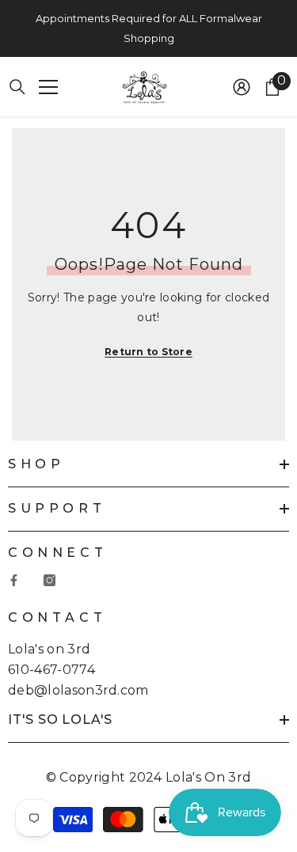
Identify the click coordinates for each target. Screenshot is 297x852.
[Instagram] (49, 580)
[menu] (48, 87)
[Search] (17, 87)
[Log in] (241, 87)
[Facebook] (14, 580)
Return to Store (148, 352)
